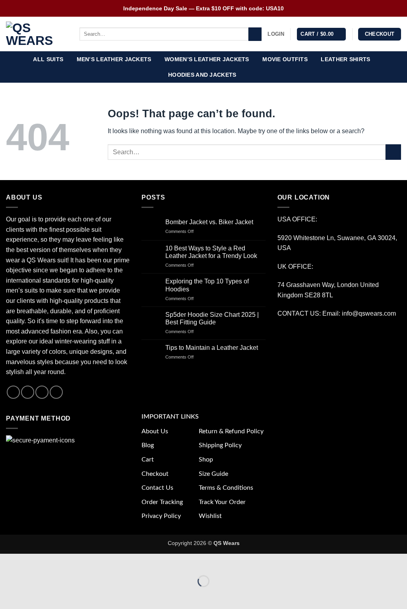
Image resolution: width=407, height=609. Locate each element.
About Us (154, 431)
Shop (206, 459)
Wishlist (210, 516)
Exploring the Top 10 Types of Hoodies (207, 285)
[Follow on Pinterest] (56, 392)
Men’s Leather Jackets (114, 59)
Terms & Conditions (226, 488)
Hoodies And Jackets (202, 75)
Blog (147, 445)
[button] (275, 34)
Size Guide (213, 474)
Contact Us (157, 488)
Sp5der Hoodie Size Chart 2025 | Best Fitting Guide (212, 318)
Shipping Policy (220, 445)
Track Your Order (222, 502)
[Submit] (255, 34)
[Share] (54, 561)
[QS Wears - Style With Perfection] (37, 34)
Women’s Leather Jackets (207, 59)
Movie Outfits (285, 59)
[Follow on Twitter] (41, 392)
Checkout (155, 474)
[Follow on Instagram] (27, 392)
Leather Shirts (345, 59)
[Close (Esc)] (77, 561)
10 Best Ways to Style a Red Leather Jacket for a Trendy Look (211, 252)
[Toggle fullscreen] (31, 561)
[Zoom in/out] (8, 561)
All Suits (48, 59)
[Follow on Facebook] (13, 392)
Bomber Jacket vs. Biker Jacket (209, 222)
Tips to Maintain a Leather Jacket (211, 347)
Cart (147, 459)
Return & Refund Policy (231, 431)
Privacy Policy (161, 516)
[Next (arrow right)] (31, 595)
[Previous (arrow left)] (8, 595)
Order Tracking (162, 502)
